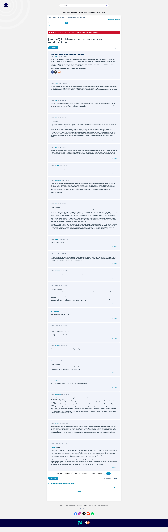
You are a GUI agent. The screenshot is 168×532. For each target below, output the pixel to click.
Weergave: (59, 473)
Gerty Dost (56, 423)
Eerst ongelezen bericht (98, 48)
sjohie (55, 117)
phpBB (79, 491)
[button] (106, 6)
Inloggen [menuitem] (117, 19)
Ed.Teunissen (57, 180)
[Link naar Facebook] (75, 513)
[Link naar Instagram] (79, 513)
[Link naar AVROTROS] (80, 523)
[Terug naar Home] (6, 5)
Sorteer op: (77, 473)
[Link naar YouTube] (88, 513)
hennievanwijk (57, 394)
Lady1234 (56, 165)
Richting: (93, 473)
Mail (59, 72)
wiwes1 (56, 83)
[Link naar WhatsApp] (92, 513)
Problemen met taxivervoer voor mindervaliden (67, 54)
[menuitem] (113, 487)
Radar (55, 56)
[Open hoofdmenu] (162, 5)
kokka (55, 100)
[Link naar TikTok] (84, 513)
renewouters (57, 270)
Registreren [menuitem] (111, 19)
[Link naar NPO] (87, 522)
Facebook (52, 72)
